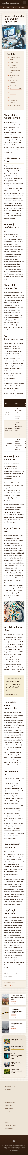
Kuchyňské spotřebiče (9, 7)
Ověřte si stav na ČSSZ (15, 62)
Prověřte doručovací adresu (14, 76)
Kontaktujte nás (8, 976)
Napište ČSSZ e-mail (14, 85)
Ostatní (11, 985)
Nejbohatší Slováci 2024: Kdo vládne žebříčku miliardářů (18, 1011)
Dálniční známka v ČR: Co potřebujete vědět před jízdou (18, 997)
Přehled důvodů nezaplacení (13, 101)
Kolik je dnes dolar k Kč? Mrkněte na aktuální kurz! (17, 1047)
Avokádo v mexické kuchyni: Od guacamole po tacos (16, 1071)
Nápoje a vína (23, 7)
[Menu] (24, 2)
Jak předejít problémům (15, 105)
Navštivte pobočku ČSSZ (16, 88)
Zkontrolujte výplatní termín (15, 58)
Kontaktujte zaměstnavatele (13, 66)
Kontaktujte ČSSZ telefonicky (14, 81)
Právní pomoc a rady (14, 97)
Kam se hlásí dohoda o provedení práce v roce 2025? (17, 1024)
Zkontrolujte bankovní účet (15, 71)
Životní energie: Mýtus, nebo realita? (16, 1040)
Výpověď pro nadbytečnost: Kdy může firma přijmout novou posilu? (17, 1056)
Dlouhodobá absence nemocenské (15, 93)
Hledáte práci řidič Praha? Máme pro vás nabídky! (16, 1064)
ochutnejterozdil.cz (10, 3)
